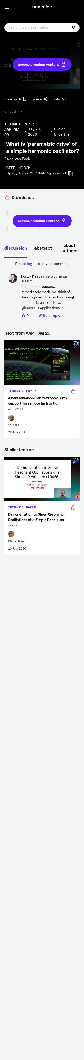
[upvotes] (23, 315)
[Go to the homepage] (42, 7)
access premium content (38, 64)
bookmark (12, 99)
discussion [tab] (15, 247)
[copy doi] (73, 173)
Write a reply (49, 315)
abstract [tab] (43, 247)
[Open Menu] (7, 7)
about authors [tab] (69, 247)
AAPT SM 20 (38, 333)
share (37, 99)
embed (10, 111)
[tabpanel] (42, 290)
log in (31, 264)
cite (57, 99)
